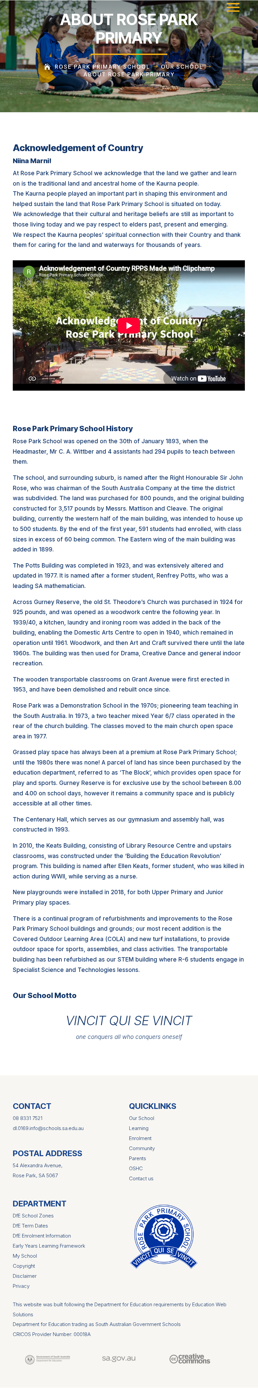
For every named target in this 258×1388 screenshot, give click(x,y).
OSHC (136, 1168)
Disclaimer (25, 1276)
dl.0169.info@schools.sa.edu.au (48, 1128)
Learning (138, 1128)
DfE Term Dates (30, 1225)
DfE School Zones (33, 1215)
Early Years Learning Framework (49, 1246)
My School (25, 1256)
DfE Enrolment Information (42, 1236)
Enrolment (140, 1138)
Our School (141, 1118)
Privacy (21, 1286)
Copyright (24, 1266)
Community (142, 1148)
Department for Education (42, 1324)
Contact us (141, 1178)
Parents (137, 1158)
